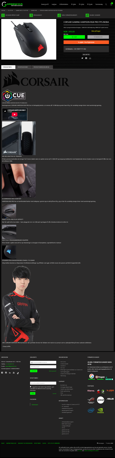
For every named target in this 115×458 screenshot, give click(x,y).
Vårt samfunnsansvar (66, 395)
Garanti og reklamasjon (66, 389)
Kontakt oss (63, 385)
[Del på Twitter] (82, 58)
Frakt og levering (65, 391)
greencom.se (65, 429)
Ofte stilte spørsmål (54, 443)
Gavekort (63, 365)
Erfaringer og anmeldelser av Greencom (71, 369)
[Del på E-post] (90, 58)
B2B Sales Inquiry (66, 423)
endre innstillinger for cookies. (91, 450)
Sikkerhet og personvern (25, 443)
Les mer (54, 393)
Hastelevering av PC (67, 408)
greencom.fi (65, 433)
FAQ (61, 393)
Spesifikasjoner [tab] (23, 67)
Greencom (35, 404)
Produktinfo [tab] (7, 67)
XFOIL (63, 427)
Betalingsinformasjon (67, 410)
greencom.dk (65, 431)
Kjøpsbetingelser (11, 443)
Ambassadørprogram (67, 422)
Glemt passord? (52, 371)
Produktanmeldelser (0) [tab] (41, 67)
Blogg (44, 443)
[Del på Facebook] (86, 58)
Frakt (3, 443)
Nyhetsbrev (37, 443)
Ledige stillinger (66, 425)
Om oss (62, 367)
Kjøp (75, 37)
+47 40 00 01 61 (10, 364)
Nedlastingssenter (67, 412)
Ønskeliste (98, 37)
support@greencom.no (10, 366)
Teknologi (63, 375)
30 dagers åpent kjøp (66, 387)
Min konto (63, 361)
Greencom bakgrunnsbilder (68, 373)
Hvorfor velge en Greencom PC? (71, 404)
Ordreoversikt (64, 363)
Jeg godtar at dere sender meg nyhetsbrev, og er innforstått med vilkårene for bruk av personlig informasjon (42, 388)
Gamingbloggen (64, 371)
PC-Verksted (65, 406)
